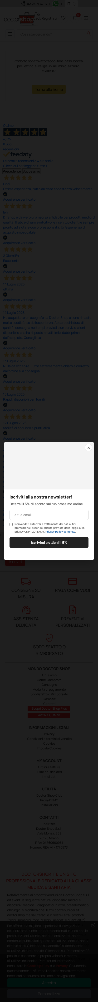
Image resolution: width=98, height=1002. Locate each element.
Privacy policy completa (60, 531)
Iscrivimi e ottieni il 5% (49, 542)
